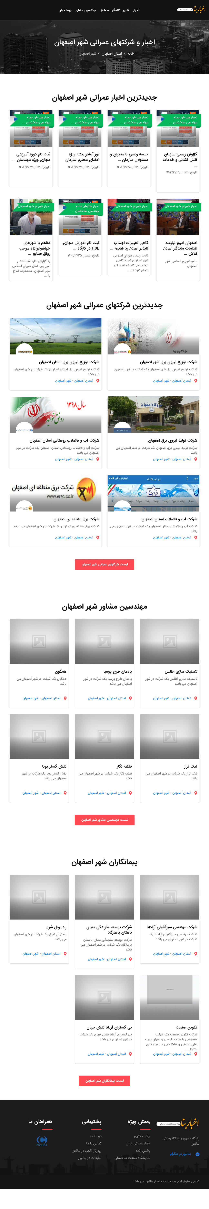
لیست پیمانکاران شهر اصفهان (104, 1080)
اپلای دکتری (142, 1136)
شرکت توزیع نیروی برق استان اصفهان (69, 362)
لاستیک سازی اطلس (181, 672)
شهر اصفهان (161, 380)
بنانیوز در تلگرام (180, 1154)
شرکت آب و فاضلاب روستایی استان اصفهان (64, 441)
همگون (61, 672)
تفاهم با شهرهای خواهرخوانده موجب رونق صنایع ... (34, 248)
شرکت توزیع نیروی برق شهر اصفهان (168, 362)
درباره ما (95, 1136)
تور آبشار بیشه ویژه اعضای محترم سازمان (82, 157)
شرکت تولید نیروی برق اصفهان (172, 441)
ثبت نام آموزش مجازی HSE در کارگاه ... (81, 246)
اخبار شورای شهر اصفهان (181, 206)
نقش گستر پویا (54, 766)
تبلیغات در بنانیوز (89, 1158)
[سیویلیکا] (41, 1141)
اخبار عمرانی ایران (138, 1143)
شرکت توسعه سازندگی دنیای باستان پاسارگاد (109, 930)
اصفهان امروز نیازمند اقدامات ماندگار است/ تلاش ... (180, 248)
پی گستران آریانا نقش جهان (109, 1027)
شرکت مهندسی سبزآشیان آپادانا (172, 927)
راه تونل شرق (56, 927)
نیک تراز (190, 766)
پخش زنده (143, 1150)
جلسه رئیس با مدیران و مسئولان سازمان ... (129, 157)
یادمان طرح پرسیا (117, 672)
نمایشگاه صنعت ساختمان (132, 1158)
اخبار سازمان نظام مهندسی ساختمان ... (183, 120)
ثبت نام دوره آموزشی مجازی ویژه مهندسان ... (31, 157)
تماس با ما (93, 1143)
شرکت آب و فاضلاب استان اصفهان (169, 519)
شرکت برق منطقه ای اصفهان (76, 519)
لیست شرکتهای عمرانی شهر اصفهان (104, 564)
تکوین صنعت (186, 1027)
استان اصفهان (112, 53)
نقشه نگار (124, 766)
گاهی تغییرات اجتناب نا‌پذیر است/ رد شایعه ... (129, 246)
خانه (131, 53)
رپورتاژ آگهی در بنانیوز (86, 1150)
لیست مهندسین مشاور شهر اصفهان (104, 819)
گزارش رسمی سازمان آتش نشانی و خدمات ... (180, 159)
